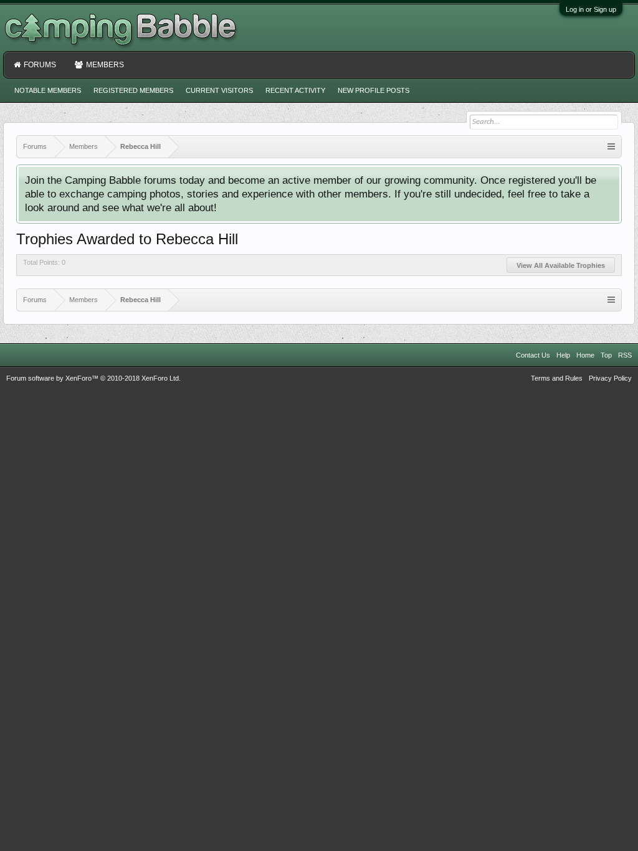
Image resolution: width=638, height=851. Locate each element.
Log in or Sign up (591, 9)
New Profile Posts (373, 90)
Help (563, 355)
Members (105, 64)
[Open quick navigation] (611, 147)
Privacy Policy (610, 378)
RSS (625, 355)
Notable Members (47, 90)
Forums (40, 64)
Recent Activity (295, 90)
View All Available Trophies (561, 265)
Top (606, 355)
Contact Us (533, 355)
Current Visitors (219, 90)
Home (585, 355)
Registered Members (133, 90)
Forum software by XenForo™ (93, 378)
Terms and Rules (557, 378)
